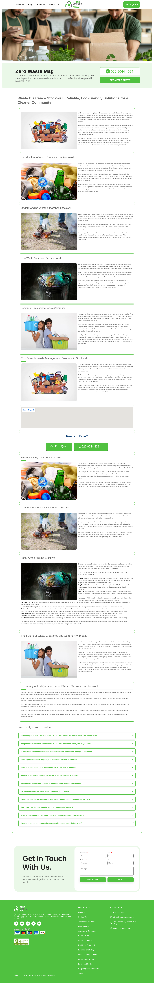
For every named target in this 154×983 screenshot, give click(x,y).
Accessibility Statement (87, 931)
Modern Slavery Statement (88, 954)
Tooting (23, 611)
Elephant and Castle (28, 602)
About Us (41, 4)
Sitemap (81, 973)
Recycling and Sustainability (88, 969)
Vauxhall (81, 591)
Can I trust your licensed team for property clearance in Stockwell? (47, 807)
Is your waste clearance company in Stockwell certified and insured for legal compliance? (56, 752)
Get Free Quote (59, 446)
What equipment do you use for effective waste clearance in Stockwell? (49, 767)
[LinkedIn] (33, 923)
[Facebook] (16, 923)
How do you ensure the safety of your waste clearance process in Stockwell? (51, 823)
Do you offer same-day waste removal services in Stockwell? (45, 791)
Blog (30, 4)
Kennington (82, 598)
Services (20, 4)
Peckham (24, 618)
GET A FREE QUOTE (120, 80)
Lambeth (24, 607)
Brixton (80, 578)
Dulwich (24, 615)
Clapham (81, 585)
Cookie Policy (83, 936)
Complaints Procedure (86, 940)
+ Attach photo (93, 880)
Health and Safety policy (87, 945)
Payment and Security (86, 959)
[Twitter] (22, 923)
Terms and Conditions (86, 922)
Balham (23, 609)
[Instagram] (28, 923)
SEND (120, 880)
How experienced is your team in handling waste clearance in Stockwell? (50, 775)
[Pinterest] (39, 923)
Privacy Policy (83, 926)
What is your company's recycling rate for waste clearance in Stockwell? (49, 759)
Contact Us (54, 4)
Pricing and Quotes (85, 964)
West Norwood (26, 613)
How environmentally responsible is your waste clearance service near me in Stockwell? (56, 799)
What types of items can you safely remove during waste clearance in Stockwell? (53, 815)
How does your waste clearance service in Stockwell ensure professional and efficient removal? (59, 736)
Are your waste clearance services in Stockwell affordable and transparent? (51, 783)
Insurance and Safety (86, 950)
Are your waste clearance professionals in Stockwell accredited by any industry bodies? (56, 744)
